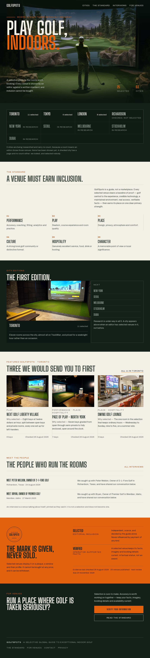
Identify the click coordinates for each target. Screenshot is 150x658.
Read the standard (119, 618)
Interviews (119, 5)
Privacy (63, 648)
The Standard (101, 5)
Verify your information (119, 609)
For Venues (136, 5)
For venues (34, 648)
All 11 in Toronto (132, 371)
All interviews (133, 467)
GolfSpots (13, 5)
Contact (49, 648)
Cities (86, 5)
